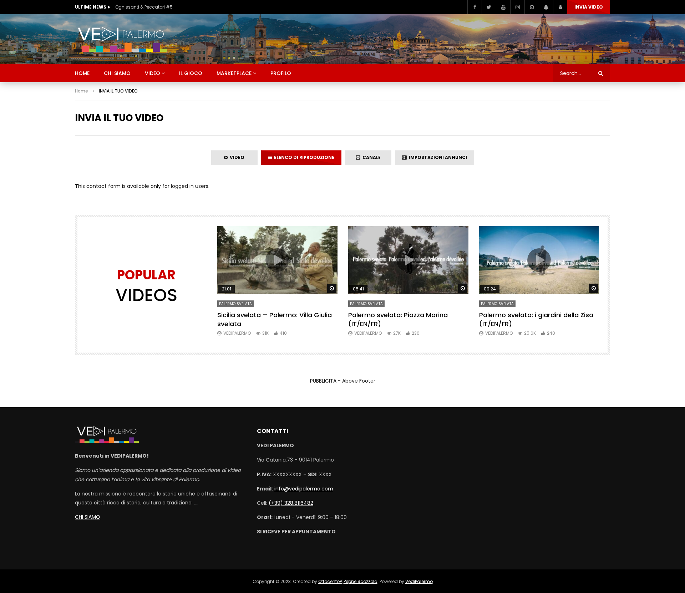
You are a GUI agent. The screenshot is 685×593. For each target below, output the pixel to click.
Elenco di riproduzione (303, 157)
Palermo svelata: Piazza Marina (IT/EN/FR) (398, 319)
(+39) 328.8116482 (291, 503)
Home (81, 91)
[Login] (560, 7)
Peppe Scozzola (360, 581)
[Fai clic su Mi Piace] (474, 7)
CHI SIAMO (117, 73)
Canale (370, 157)
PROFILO (280, 73)
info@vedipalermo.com (303, 488)
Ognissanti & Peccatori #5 (144, 7)
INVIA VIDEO (588, 7)
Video (236, 157)
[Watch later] (531, 7)
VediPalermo (237, 333)
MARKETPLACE (234, 73)
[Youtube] (503, 7)
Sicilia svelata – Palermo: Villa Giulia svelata (274, 319)
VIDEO (152, 73)
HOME (82, 73)
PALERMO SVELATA (235, 304)
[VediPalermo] (121, 39)
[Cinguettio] (489, 7)
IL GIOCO (190, 73)
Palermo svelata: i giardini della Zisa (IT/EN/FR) (536, 319)
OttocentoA (330, 581)
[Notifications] (546, 7)
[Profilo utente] (517, 7)
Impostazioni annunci (437, 157)
